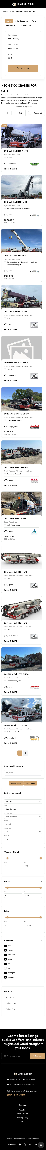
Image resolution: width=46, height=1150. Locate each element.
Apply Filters (16, 783)
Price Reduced (25, 25)
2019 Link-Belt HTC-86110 (15, 623)
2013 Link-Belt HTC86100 (15, 518)
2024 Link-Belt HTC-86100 (16, 362)
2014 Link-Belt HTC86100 (15, 255)
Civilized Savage (19, 1139)
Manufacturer (13, 45)
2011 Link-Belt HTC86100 (15, 725)
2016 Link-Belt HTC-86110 (15, 572)
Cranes (9, 21)
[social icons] (20, 1144)
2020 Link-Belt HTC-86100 (16, 414)
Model (10, 54)
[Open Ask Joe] (41, 1145)
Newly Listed (11, 25)
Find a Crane (24, 68)
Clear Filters (30, 783)
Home (5, 11)
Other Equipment (21, 21)
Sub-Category (13, 35)
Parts (34, 21)
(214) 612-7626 (16, 1095)
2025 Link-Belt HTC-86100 (16, 674)
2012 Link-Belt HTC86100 (15, 202)
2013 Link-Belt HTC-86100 (16, 467)
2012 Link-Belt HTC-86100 (16, 151)
